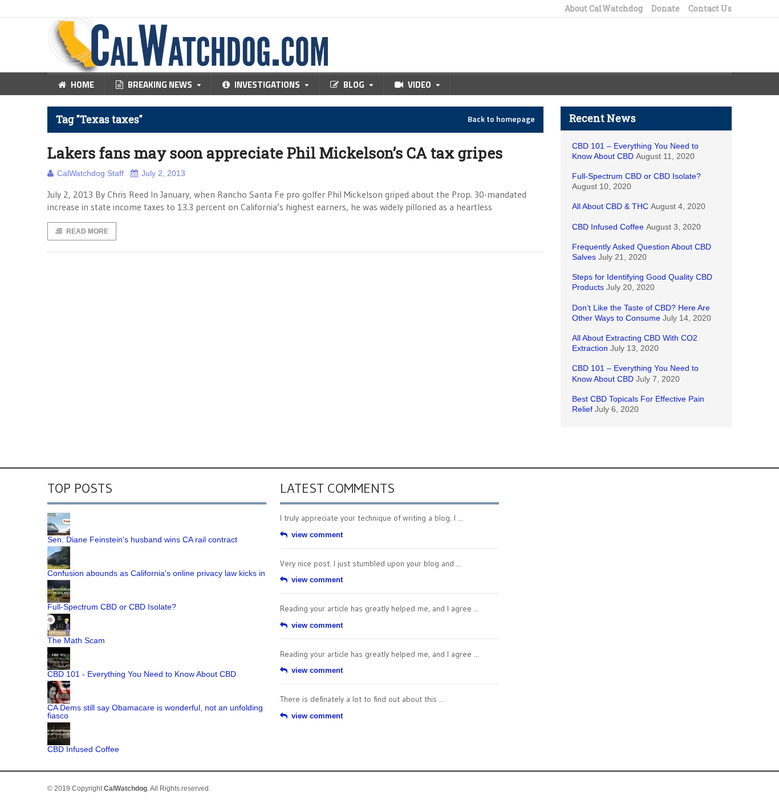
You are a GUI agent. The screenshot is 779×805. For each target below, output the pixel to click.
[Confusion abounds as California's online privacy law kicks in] (58, 550)
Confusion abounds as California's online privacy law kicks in (156, 573)
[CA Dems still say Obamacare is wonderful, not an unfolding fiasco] (58, 684)
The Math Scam (76, 640)
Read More (87, 231)
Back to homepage (501, 119)
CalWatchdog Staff (90, 173)
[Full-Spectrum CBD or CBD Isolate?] (58, 584)
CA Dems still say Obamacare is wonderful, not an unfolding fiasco (155, 711)
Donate (665, 9)
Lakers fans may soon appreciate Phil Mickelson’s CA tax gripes (275, 152)
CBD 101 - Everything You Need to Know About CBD (141, 674)
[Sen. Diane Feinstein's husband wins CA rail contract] (58, 516)
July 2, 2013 (163, 173)
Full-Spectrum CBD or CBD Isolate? (636, 176)
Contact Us (710, 9)
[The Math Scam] (58, 617)
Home (82, 84)
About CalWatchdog (604, 9)
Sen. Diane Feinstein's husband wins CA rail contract (142, 539)
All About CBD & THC (610, 206)
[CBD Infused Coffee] (58, 726)
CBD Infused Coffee (608, 226)
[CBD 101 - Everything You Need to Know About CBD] (58, 651)
